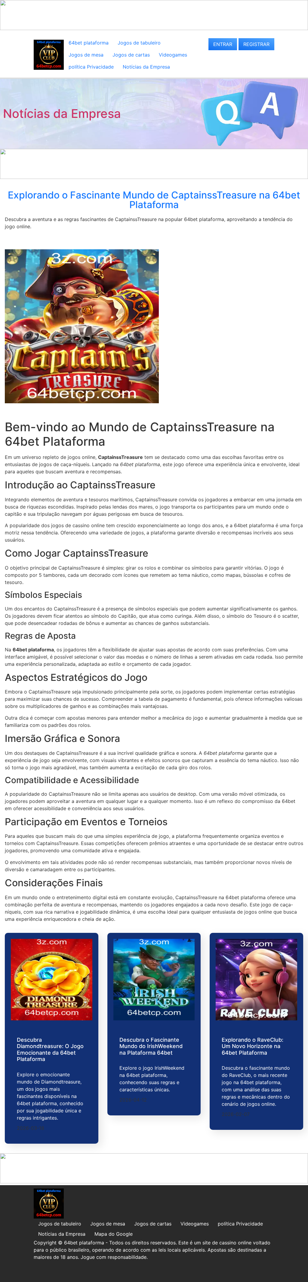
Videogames (173, 55)
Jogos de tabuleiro (139, 43)
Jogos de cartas (131, 55)
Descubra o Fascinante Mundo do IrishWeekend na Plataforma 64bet (151, 1046)
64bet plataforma (89, 43)
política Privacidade (91, 67)
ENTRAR (222, 44)
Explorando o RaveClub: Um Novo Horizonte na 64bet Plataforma (252, 1046)
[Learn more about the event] (154, 28)
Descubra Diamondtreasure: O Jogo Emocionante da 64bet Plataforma (50, 1049)
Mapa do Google (113, 1234)
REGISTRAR (256, 44)
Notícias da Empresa (146, 67)
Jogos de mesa (86, 55)
